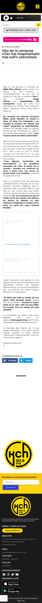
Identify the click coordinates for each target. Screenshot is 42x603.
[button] (37, 6)
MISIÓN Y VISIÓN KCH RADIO (14, 526)
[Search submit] (38, 25)
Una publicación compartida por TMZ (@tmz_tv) (21, 272)
